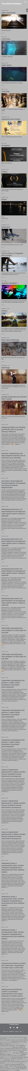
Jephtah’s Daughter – (10, 283)
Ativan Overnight (11, 1067)
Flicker (4, 199)
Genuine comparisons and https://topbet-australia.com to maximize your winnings (13, 455)
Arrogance (5, 145)
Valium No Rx (22, 1042)
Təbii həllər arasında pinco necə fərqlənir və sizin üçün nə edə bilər (13, 630)
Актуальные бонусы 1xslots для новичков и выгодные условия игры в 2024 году (13, 965)
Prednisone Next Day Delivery (20, 1060)
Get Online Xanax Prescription (17, 1044)
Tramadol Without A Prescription (12, 1063)
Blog (4, 1031)
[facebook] (13, 1027)
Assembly (5, 91)
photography (11, 1031)
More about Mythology (10, 340)
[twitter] (10, 1027)
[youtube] (17, 1027)
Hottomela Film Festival (10, 119)
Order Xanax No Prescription (6, 1047)
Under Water (6, 65)
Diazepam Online (7, 1057)
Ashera (4, 172)
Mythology (5, 368)
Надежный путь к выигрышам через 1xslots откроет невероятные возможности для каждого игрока (12, 867)
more (2, 33)
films (7, 1031)
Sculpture (17, 1031)
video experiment (8, 13)
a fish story (5, 39)
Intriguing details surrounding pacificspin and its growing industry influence (13, 429)
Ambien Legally (12, 1070)
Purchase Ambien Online (16, 1054)
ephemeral (5, 227)
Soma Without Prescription (5, 1041)
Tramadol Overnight (11, 1038)
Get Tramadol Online (19, 1038)
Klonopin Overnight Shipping (13, 1051)
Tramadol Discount (9, 1052)
